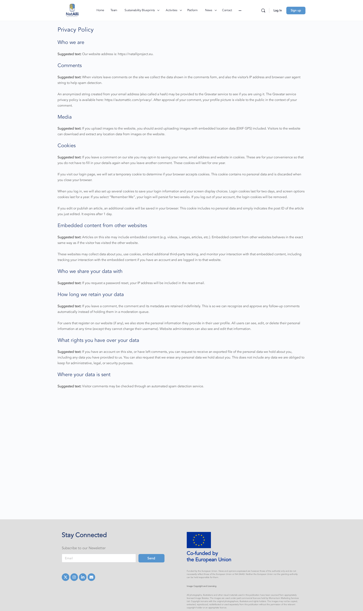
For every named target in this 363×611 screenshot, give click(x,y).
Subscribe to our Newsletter (84, 548)
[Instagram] (74, 577)
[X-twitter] (65, 577)
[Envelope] (91, 577)
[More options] (240, 10)
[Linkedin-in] (83, 577)
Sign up (296, 10)
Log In (278, 10)
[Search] (263, 10)
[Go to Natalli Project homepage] (72, 10)
